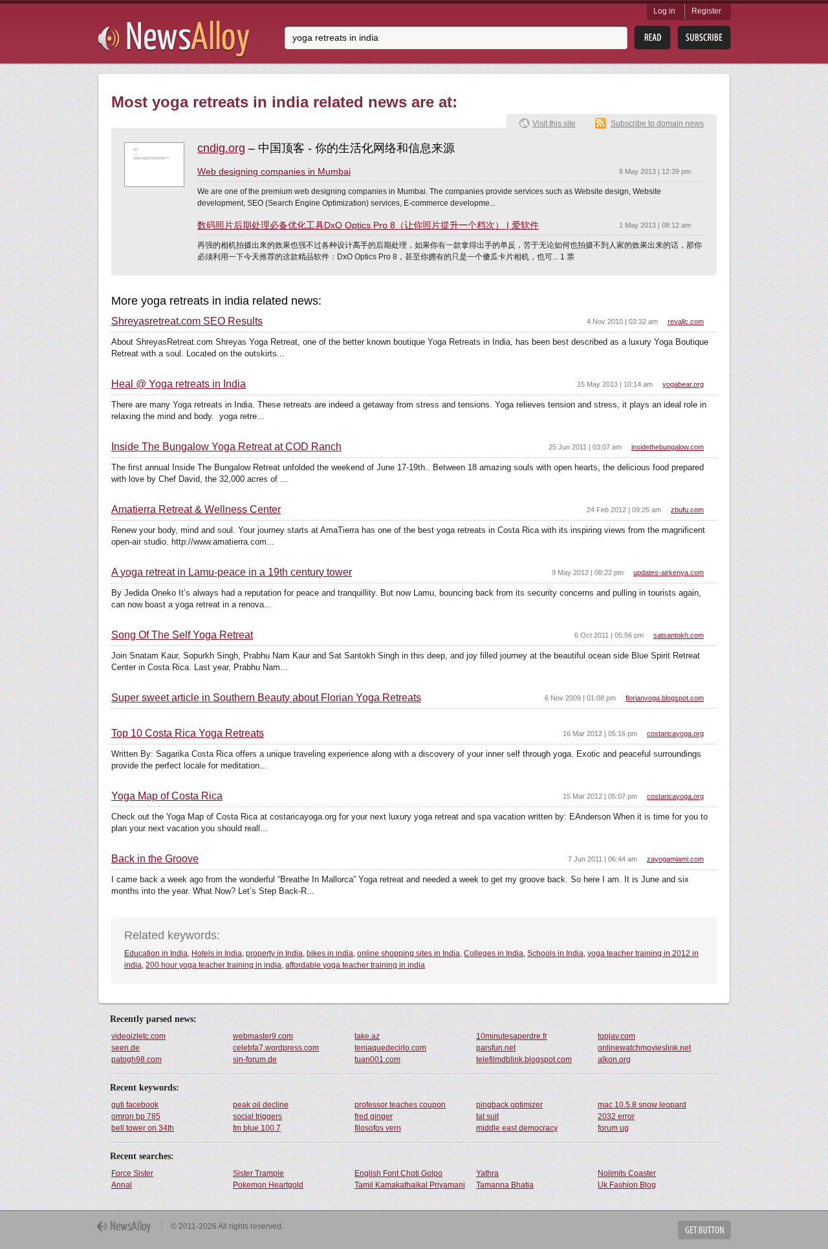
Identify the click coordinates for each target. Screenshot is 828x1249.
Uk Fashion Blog (627, 1184)
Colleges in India (493, 953)
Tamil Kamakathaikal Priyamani (409, 1184)
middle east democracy (517, 1128)
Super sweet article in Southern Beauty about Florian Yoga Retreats (266, 698)
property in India (274, 953)
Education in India (156, 953)
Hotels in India (216, 953)
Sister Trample (258, 1173)
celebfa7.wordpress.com (276, 1047)
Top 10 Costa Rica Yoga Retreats (187, 733)
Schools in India (555, 953)
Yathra (487, 1173)
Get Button (704, 1230)
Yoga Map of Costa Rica (167, 796)
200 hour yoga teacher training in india (213, 965)
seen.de (125, 1047)
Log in (664, 11)
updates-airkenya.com (668, 572)
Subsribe (704, 38)
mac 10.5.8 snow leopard (642, 1104)
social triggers (257, 1116)
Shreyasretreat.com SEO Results (187, 321)
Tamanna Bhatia (505, 1184)
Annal (121, 1184)
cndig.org (221, 148)
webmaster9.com (263, 1036)
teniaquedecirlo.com (390, 1047)
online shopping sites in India (408, 953)
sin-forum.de (255, 1059)
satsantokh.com (678, 635)
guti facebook (134, 1104)
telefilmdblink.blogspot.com (524, 1059)
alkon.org (614, 1059)
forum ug (613, 1128)
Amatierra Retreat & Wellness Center (196, 510)
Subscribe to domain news (657, 123)
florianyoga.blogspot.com (665, 698)
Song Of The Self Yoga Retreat (182, 635)
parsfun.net (496, 1047)
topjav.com (616, 1036)
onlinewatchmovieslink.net (644, 1047)
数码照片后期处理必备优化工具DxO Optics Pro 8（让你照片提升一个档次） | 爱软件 (368, 225)
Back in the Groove (155, 859)
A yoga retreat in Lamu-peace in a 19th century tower (231, 572)
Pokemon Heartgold (268, 1184)
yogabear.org (683, 384)
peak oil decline (261, 1104)
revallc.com (686, 321)
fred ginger (373, 1116)
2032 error (616, 1116)
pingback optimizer (509, 1104)
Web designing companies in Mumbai (274, 171)
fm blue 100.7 (257, 1128)
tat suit (487, 1116)
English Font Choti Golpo (398, 1173)
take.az (367, 1036)
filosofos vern (377, 1128)
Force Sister (132, 1173)
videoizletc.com (138, 1036)
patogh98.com (136, 1059)
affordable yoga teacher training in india (355, 965)
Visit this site (554, 123)
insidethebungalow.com (667, 447)
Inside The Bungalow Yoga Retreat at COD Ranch (226, 447)
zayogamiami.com (675, 859)
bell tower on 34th (142, 1128)
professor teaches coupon (400, 1104)
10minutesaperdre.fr (511, 1036)
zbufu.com (687, 510)
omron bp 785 (135, 1116)
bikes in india (330, 953)
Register (706, 11)
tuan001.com (377, 1059)
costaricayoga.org (675, 733)
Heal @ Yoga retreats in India (178, 384)
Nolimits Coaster (627, 1173)
